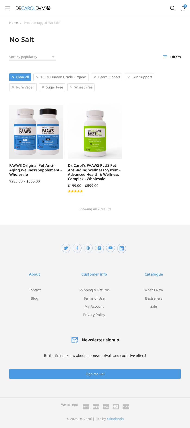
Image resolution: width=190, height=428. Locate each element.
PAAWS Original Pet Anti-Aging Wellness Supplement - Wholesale (35, 170)
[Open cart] (182, 8)
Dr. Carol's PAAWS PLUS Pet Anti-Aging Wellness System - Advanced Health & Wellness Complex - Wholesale (94, 172)
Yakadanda (115, 418)
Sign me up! (95, 374)
